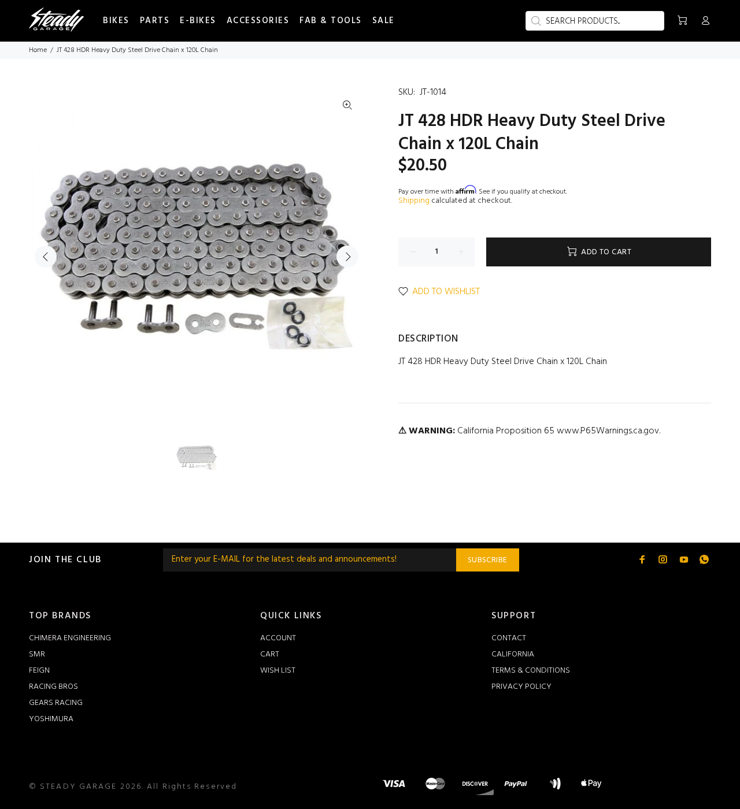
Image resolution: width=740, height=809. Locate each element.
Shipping (414, 200)
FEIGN (39, 670)
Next (347, 257)
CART (269, 654)
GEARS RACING (56, 703)
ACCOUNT (278, 638)
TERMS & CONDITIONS (530, 670)
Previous (46, 257)
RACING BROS (53, 686)
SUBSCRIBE (488, 560)
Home (38, 50)
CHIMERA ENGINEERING (70, 638)
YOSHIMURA (51, 719)
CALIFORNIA (512, 654)
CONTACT (508, 638)
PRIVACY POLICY (521, 686)
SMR (37, 654)
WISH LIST (277, 670)
